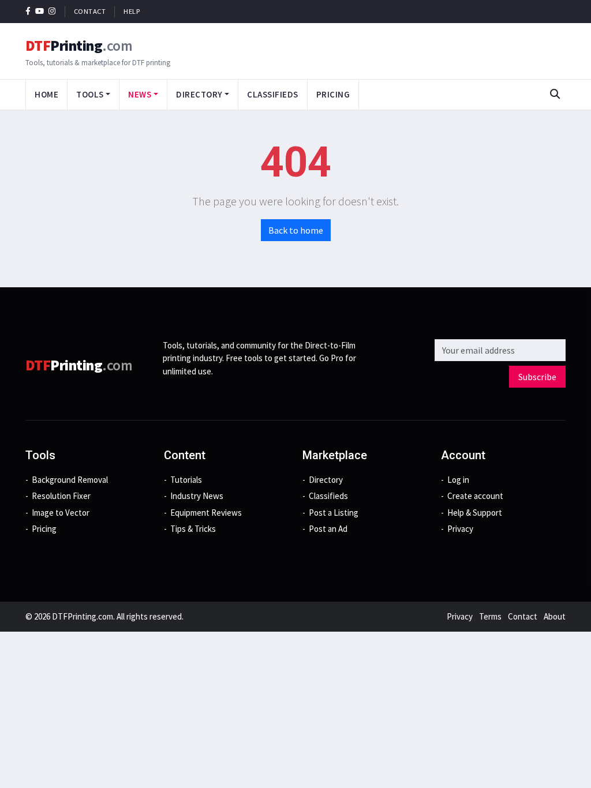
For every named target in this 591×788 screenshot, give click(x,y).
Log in (458, 479)
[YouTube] (39, 11)
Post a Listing (333, 512)
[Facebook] (28, 11)
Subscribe (537, 376)
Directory (326, 479)
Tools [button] (90, 94)
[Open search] (555, 95)
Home (46, 94)
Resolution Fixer (61, 495)
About (555, 616)
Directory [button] (199, 94)
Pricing (333, 94)
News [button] (139, 94)
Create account (475, 495)
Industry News (196, 495)
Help (132, 11)
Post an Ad (328, 528)
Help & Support (474, 512)
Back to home (295, 230)
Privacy (460, 528)
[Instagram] (52, 11)
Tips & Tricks (193, 528)
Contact (90, 11)
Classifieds (272, 94)
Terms (490, 616)
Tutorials (186, 479)
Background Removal (70, 479)
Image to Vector (60, 512)
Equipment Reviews (206, 512)
